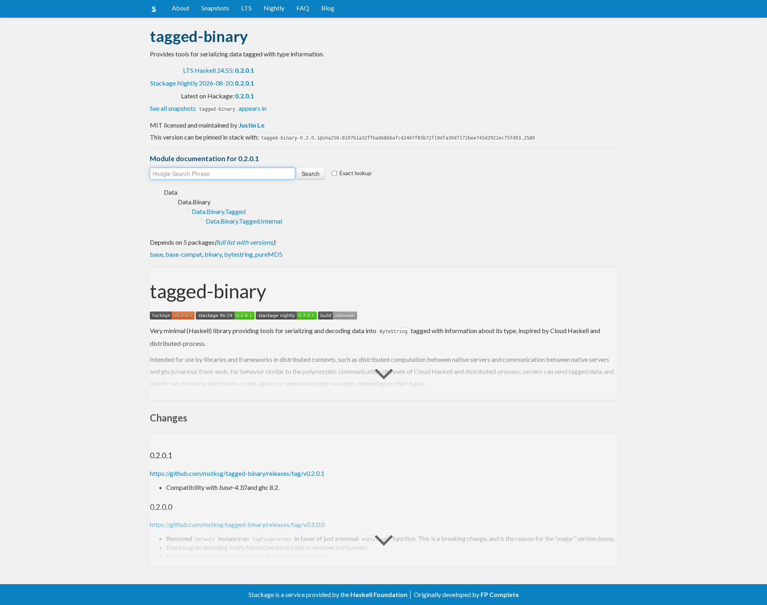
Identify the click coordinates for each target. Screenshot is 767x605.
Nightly (274, 8)
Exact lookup (356, 173)
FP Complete (500, 594)
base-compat (183, 254)
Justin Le (251, 125)
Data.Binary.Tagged (219, 211)
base (156, 254)
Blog (327, 8)
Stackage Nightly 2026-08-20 (191, 83)
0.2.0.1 (244, 70)
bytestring (238, 254)
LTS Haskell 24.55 (207, 70)
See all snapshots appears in (208, 108)
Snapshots (215, 8)
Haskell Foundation (378, 594)
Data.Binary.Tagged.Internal (244, 221)
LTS (246, 8)
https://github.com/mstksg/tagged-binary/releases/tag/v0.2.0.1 (237, 473)
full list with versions (245, 242)
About (180, 8)
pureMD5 (268, 254)
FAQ (302, 8)
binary (213, 254)
